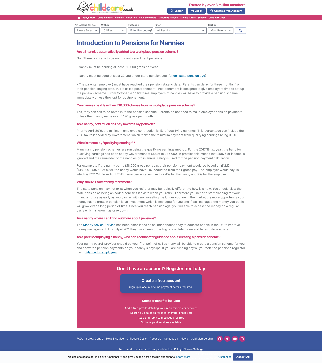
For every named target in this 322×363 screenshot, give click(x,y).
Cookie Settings (193, 349)
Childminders (105, 17)
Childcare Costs (137, 338)
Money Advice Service (99, 225)
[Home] (79, 17)
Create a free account (161, 280)
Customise (224, 356)
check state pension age (187, 75)
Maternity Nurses (168, 17)
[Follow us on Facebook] (220, 339)
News (184, 338)
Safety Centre (94, 338)
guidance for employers (100, 252)
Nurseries (131, 17)
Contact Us (171, 338)
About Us (155, 338)
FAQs (80, 338)
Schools (202, 17)
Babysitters (89, 17)
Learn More (183, 356)
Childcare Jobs (217, 17)
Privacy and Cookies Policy (165, 349)
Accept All (243, 356)
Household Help (147, 17)
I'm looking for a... (85, 24)
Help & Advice (115, 338)
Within (105, 24)
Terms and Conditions (132, 349)
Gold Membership (202, 338)
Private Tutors (188, 17)
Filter (158, 24)
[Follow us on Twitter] (227, 339)
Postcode (133, 24)
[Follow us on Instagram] (242, 339)
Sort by (212, 24)
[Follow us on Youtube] (235, 339)
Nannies (119, 17)
